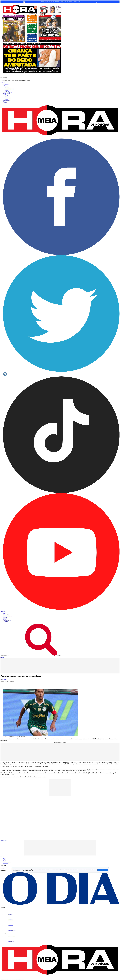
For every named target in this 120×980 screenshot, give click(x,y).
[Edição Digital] (31, 75)
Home (4, 101)
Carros (75, 1)
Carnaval (5, 102)
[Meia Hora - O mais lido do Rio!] (60, 136)
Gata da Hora (5, 621)
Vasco (7, 99)
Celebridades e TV (6, 100)
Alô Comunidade (6, 93)
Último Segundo (44, 1)
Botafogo (7, 95)
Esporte (4, 860)
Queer (70, 1)
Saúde (7, 90)
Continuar (102, 869)
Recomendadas (3, 840)
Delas (66, 1)
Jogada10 (2, 657)
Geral (4, 85)
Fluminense (8, 98)
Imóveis (7, 91)
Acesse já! (2, 82)
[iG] (24, 2)
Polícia (7, 86)
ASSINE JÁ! (3, 611)
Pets (79, 1)
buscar (59, 655)
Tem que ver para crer (7, 92)
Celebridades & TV (7, 620)
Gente (62, 1)
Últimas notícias (6, 84)
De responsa (8, 87)
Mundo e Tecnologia (10, 89)
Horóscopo (5, 617)
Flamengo (7, 96)
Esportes (57, 1)
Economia (51, 1)
